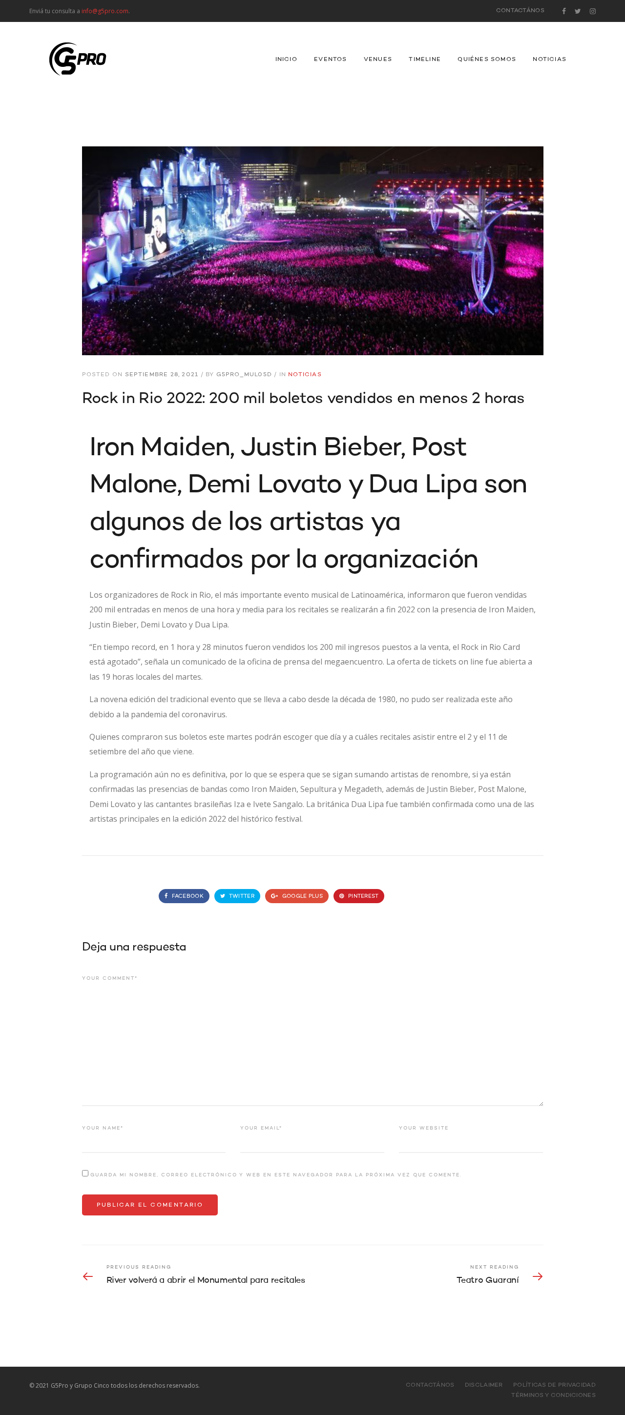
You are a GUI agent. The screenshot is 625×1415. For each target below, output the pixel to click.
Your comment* (110, 978)
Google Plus (302, 896)
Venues (378, 59)
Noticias (549, 59)
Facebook (186, 896)
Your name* (103, 1128)
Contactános (520, 11)
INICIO (286, 59)
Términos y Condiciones (553, 1395)
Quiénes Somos (487, 59)
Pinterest (363, 896)
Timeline (425, 59)
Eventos (330, 59)
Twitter (241, 896)
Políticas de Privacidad (554, 1385)
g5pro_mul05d (244, 375)
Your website (424, 1128)
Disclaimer (484, 1385)
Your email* (261, 1128)
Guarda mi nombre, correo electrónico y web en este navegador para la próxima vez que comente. (276, 1174)
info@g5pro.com (105, 11)
